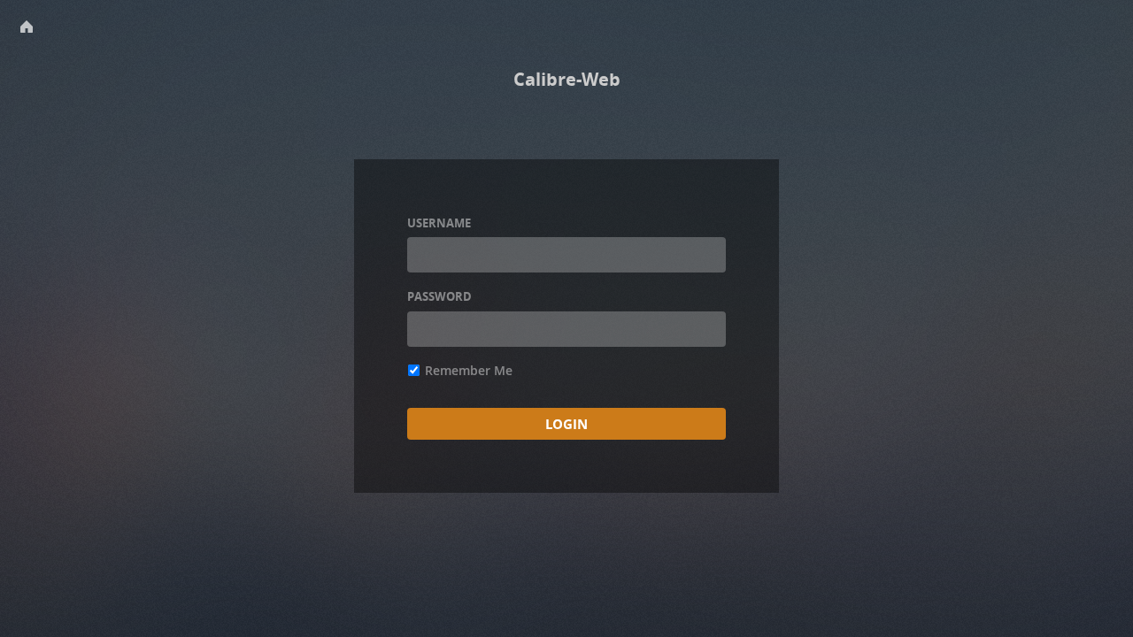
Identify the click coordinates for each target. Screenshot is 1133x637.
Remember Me (469, 370)
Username (439, 223)
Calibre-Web (566, 79)
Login (566, 424)
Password (439, 296)
